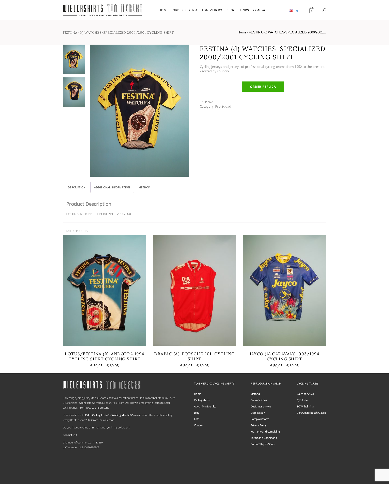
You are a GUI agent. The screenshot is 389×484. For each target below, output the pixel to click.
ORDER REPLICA (185, 10)
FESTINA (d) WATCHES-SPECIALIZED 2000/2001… (287, 32)
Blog (196, 412)
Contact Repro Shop (263, 444)
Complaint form (260, 419)
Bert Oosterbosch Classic (311, 412)
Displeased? (258, 412)
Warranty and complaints (265, 431)
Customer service (261, 406)
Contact (198, 425)
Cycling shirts (201, 400)
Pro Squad (223, 106)
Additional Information (112, 187)
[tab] (77, 187)
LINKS (244, 10)
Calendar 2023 (305, 394)
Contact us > (70, 435)
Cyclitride (302, 400)
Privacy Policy (258, 425)
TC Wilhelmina (305, 406)
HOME (163, 10)
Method (144, 187)
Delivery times (259, 400)
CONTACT (260, 10)
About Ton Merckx (205, 406)
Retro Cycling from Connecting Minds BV (109, 415)
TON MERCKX (212, 10)
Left (196, 419)
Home (242, 32)
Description (76, 187)
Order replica (263, 87)
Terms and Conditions (264, 438)
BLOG (231, 10)
